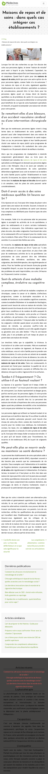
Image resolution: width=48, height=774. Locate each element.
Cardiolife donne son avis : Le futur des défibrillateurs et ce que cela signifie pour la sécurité (12, 546)
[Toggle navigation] (43, 3)
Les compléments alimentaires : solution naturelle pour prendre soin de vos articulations (35, 544)
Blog (5, 39)
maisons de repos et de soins (35, 160)
